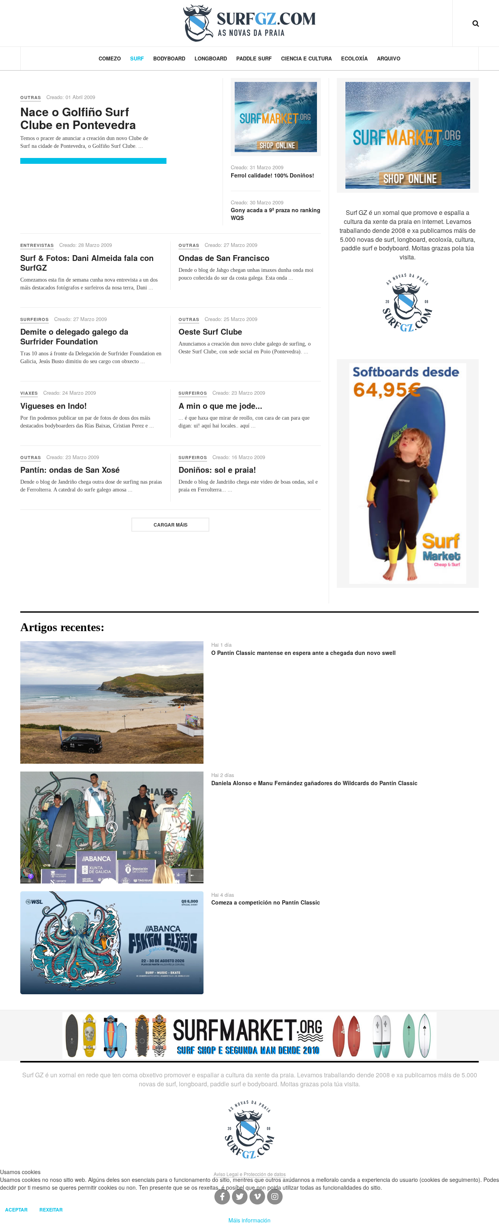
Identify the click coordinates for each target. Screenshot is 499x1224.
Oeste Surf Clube (210, 331)
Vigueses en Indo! (53, 405)
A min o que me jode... (220, 405)
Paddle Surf (254, 58)
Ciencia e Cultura (306, 58)
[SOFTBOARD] (407, 473)
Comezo (110, 58)
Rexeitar (51, 1209)
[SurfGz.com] (249, 23)
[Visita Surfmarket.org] (276, 116)
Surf (137, 58)
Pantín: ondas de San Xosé (70, 469)
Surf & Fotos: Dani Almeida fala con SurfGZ (87, 262)
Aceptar (16, 1209)
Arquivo (388, 58)
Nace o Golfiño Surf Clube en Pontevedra (78, 118)
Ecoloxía (354, 58)
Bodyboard (169, 58)
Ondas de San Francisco (224, 257)
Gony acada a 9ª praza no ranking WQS (275, 214)
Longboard (211, 58)
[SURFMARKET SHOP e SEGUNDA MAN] (249, 1035)
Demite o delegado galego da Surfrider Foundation (74, 336)
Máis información (249, 1220)
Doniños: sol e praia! (217, 469)
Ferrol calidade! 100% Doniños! (272, 175)
